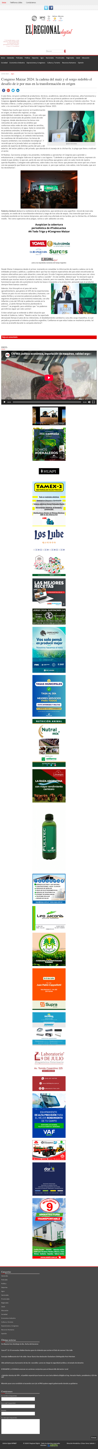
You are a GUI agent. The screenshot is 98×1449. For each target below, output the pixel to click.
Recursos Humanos (69, 63)
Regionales (70, 58)
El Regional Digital (34, 1443)
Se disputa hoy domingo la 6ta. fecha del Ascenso (19, 1344)
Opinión (81, 63)
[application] (49, 378)
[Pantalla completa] (93, 402)
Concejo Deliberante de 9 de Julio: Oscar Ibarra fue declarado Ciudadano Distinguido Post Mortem (38, 1357)
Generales (10, 58)
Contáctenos (31, 3)
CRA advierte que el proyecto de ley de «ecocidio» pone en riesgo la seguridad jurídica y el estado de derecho (42, 1363)
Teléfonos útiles (16, 3)
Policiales (19, 58)
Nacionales (50, 58)
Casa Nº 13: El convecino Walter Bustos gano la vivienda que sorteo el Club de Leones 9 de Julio (37, 1350)
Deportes (35, 58)
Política (27, 58)
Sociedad (4, 63)
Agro (42, 58)
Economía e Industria (17, 63)
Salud (78, 58)
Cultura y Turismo (53, 63)
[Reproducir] (4, 402)
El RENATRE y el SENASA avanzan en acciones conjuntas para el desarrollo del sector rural (34, 1369)
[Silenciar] (89, 402)
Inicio (4, 3)
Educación (85, 58)
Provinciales (60, 58)
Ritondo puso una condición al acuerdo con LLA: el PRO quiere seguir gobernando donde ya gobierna (39, 1384)
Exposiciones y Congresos (36, 63)
